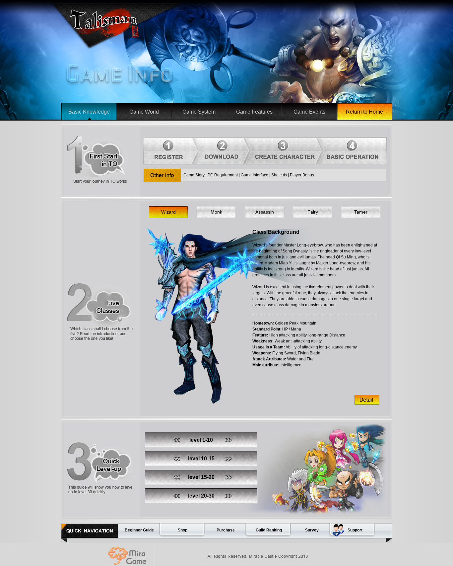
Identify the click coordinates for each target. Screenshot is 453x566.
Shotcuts (279, 175)
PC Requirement (223, 175)
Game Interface (254, 175)
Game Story (194, 175)
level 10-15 (201, 458)
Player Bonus (302, 175)
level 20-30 (201, 496)
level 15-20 (201, 477)
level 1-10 (201, 440)
